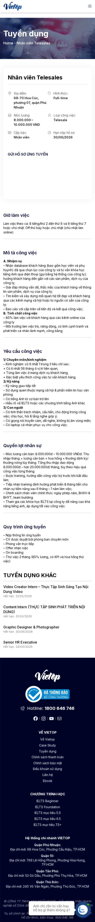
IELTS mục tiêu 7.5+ (47, 825)
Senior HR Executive (20, 642)
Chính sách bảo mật (47, 763)
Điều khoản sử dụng (47, 769)
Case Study (47, 745)
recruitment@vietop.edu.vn (30, 165)
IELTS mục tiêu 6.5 (47, 819)
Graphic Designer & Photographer (31, 627)
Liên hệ (47, 775)
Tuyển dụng (47, 751)
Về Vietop (47, 739)
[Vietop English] (13, 6)
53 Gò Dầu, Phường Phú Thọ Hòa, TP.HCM (56, 875)
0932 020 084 (19, 178)
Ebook (47, 781)
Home (8, 43)
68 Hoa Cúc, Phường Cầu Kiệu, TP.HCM (56, 849)
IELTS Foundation (47, 807)
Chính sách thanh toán (48, 757)
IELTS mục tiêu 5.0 (47, 813)
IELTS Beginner (47, 801)
